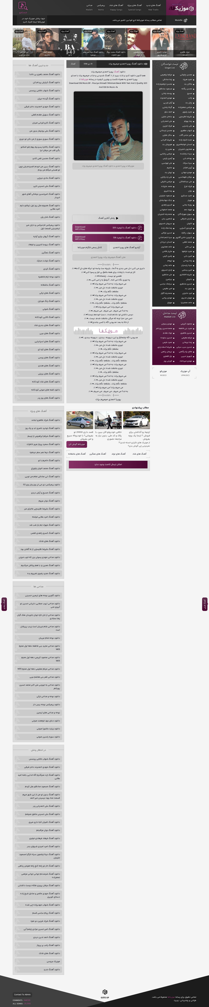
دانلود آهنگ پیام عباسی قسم (46, 913)
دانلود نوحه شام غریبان (49, 638)
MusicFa (178, 20)
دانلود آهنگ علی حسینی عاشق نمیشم (42, 814)
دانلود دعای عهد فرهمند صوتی (46, 721)
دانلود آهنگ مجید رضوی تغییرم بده (43, 573)
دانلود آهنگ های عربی (49, 333)
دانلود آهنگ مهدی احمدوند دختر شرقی (42, 106)
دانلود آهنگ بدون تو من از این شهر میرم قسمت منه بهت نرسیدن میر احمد (41, 796)
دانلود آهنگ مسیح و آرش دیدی (45, 493)
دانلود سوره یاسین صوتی (48, 737)
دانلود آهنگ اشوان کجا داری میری (44, 822)
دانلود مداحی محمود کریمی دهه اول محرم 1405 (40, 659)
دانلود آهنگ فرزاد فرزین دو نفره (45, 921)
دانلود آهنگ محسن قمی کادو (46, 158)
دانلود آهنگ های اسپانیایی (47, 341)
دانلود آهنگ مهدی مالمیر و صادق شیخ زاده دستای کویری (40, 895)
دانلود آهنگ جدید (52, 969)
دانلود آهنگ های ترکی (49, 293)
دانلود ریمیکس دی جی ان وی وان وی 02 (41, 484)
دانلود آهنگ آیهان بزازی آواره (46, 236)
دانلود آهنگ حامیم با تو (49, 460)
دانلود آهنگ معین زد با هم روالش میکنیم (40, 565)
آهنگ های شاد (139, 454)
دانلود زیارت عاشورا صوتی (48, 729)
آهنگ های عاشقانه (77, 454)
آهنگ (73, 64)
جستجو (23, 13)
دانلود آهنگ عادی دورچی (48, 178)
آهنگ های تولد (119, 454)
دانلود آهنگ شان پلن (50, 217)
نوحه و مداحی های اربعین (48, 712)
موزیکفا (181, 8)
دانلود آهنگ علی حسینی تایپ (46, 186)
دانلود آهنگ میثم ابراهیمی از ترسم (44, 436)
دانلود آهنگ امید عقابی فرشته (46, 517)
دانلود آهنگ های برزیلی (49, 374)
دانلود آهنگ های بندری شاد (47, 325)
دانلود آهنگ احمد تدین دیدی (46, 937)
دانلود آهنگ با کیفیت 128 (124, 237)
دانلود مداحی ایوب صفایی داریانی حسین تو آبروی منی (40, 605)
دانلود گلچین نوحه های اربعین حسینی (42, 595)
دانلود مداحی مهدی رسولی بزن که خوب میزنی (39, 557)
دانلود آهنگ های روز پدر (49, 398)
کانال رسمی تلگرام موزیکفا (90, 247)
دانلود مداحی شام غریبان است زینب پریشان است (40, 628)
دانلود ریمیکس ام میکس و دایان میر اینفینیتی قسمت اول (43, 227)
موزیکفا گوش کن (77, 444)
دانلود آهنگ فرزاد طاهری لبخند (45, 420)
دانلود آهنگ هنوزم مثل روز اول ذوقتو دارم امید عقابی (40, 207)
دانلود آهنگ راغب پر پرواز (48, 945)
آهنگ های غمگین (97, 454)
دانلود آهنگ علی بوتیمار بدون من (44, 131)
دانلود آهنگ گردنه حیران (48, 98)
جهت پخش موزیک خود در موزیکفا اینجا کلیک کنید (33, 20)
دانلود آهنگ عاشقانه (50, 285)
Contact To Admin (22, 994)
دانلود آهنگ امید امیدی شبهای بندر (43, 846)
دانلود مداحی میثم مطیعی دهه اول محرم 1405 (38, 669)
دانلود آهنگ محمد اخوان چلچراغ (45, 468)
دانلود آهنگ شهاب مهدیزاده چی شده (42, 905)
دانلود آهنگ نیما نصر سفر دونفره (45, 452)
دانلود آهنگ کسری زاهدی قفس (45, 533)
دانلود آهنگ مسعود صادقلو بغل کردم (42, 786)
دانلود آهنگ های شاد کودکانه (46, 382)
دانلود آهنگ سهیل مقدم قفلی (45, 115)
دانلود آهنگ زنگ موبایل (49, 301)
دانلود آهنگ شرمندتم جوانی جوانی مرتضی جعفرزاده (40, 875)
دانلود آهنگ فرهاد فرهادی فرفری (44, 838)
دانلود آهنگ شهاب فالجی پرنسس (44, 90)
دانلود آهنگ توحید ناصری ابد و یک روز (42, 428)
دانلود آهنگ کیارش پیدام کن (46, 82)
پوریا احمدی (120, 166)
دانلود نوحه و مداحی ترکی (48, 696)
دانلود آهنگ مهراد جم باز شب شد (44, 525)
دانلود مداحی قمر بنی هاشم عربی (45, 677)
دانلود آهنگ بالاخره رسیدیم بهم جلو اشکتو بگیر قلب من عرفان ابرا (40, 148)
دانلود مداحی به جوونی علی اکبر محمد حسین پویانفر (39, 686)
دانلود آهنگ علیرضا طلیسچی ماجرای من (42, 509)
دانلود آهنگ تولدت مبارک (48, 261)
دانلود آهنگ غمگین (51, 252)
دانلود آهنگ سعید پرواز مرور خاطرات (43, 444)
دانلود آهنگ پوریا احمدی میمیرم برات (126, 64)
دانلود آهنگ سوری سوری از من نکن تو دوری (39, 139)
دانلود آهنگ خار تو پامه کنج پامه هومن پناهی (39, 866)
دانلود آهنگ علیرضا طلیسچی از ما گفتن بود (40, 549)
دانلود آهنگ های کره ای (49, 349)
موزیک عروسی (53, 961)
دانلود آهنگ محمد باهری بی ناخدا (44, 74)
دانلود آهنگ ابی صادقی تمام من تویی (42, 476)
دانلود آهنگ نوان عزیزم (49, 501)
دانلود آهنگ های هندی (49, 365)
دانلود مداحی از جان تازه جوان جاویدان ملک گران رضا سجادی (38, 617)
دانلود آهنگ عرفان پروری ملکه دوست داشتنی (39, 885)
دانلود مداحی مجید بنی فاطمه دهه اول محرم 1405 (39, 647)
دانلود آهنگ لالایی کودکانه (47, 317)
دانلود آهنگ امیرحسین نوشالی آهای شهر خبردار (41, 196)
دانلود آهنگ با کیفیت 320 (124, 228)
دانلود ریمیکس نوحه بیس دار (46, 704)
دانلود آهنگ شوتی (51, 309)
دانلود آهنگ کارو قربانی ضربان (46, 123)
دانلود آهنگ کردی (51, 269)
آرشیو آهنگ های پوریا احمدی (126, 247)
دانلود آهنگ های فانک (49, 541)
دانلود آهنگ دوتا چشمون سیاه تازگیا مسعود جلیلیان (39, 856)
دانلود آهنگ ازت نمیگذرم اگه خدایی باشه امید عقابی (39, 776)
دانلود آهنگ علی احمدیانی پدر (46, 806)
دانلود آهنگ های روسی (49, 357)
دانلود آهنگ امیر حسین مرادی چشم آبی (42, 929)
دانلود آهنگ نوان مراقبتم (48, 830)
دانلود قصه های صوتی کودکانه (45, 390)
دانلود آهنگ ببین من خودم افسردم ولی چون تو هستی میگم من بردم (39, 168)
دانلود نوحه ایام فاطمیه (49, 277)
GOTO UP (105, 998)
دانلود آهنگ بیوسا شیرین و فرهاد (44, 244)
